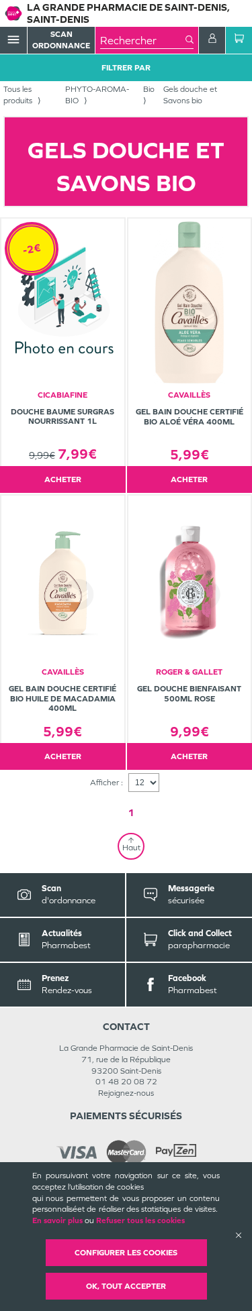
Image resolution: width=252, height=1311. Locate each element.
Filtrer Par (126, 67)
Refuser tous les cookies (140, 1220)
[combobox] (142, 40)
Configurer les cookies (126, 1252)
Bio (149, 89)
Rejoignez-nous (126, 1093)
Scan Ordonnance (61, 40)
